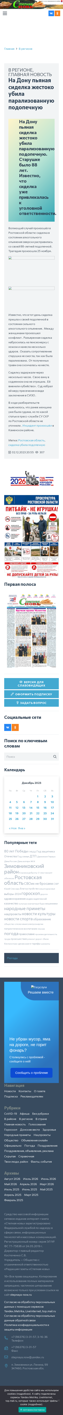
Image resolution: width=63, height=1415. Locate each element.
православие (27, 934)
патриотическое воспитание (20, 928)
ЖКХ (32, 861)
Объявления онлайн (34, 1140)
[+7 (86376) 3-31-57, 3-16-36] (7, 1338)
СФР (56, 883)
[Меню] (5, 13)
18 (10, 813)
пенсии (41, 928)
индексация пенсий (36, 898)
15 (37, 807)
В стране (41, 1118)
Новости (10, 1091)
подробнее (23, 1393)
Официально (13, 1145)
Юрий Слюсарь (11, 888)
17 (52, 807)
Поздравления (47, 1145)
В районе (10, 1118)
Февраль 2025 (13, 1200)
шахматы (45, 943)
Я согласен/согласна (32, 1409)
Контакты (25, 1091)
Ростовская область (31, 440)
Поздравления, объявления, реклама (29, 1150)
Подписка (11, 1096)
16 (45, 807)
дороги (44, 894)
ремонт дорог (34, 938)
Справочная (26, 1156)
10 (52, 802)
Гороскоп (10, 1129)
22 (37, 813)
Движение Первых (46, 856)
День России (10, 861)
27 (24, 818)
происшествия (19, 938)
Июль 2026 (30, 1178)
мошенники (51, 903)
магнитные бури (36, 903)
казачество (11, 903)
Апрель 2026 (28, 1184)
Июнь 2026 (48, 1178)
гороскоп (30, 893)
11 (10, 807)
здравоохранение (15, 898)
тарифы (36, 943)
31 (52, 818)
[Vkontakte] (51, 13)
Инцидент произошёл (37, 425)
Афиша (24, 1113)
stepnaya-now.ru (21, 1294)
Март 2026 (47, 1184)
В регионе (25, 48)
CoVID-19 (10, 1113)
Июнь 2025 (29, 1189)
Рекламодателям (31, 1096)
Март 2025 (31, 1194)
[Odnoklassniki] (57, 13)
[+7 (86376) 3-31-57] (7, 1348)
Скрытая (10, 1156)
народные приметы (24, 908)
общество (9, 924)
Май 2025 (46, 1189)
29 (37, 818)
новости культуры (38, 913)
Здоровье (49, 1129)
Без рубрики (40, 1113)
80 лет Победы (16, 851)
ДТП (33, 856)
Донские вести (30, 1129)
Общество (11, 1140)
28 (31, 818)
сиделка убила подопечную (26, 444)
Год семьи (23, 856)
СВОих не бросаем (38, 883)
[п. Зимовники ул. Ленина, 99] (7, 1366)
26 (17, 818)
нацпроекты (12, 914)
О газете (39, 1091)
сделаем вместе (24, 944)
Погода (12, 958)
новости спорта (18, 918)
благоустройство (29, 888)
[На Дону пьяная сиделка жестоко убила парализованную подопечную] (31, 258)
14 (31, 807)
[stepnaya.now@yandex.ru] (7, 1357)
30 (45, 818)
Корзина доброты (28, 872)
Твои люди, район (16, 1161)
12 (17, 807)
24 (52, 813)
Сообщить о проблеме (31, 1073)
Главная (9, 48)
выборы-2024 (12, 893)
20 (24, 813)
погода (11, 933)
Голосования (37, 1124)
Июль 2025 (11, 1189)
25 (10, 818)
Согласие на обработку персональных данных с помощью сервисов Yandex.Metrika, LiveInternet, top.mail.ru (30, 1306)
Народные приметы (17, 1134)
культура (23, 903)
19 (16, 813)
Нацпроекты (42, 1134)
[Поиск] (55, 756)
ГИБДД (32, 851)
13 (23, 807)
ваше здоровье (47, 888)
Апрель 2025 (12, 1194)
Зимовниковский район (24, 869)
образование (42, 919)
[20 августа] (31, 631)
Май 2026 (10, 1184)
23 (45, 813)
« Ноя (12, 828)
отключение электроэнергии (29, 924)
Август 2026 (12, 1178)
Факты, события (41, 1161)
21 (31, 813)
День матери (23, 861)
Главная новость (30, 74)
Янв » (21, 828)
